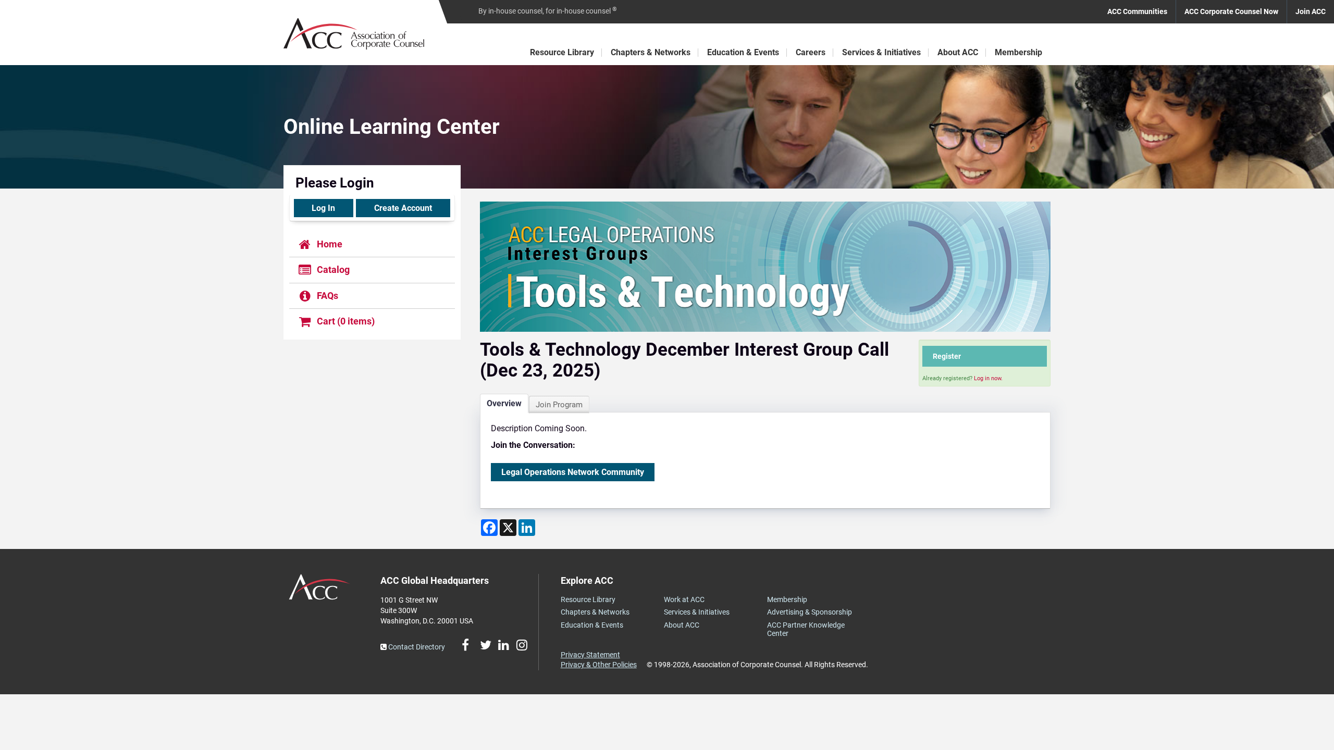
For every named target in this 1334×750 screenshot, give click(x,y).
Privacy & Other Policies (599, 664)
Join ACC (1310, 11)
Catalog (332, 270)
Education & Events (743, 52)
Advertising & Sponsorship (809, 612)
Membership (1018, 52)
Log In (323, 208)
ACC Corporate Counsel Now (1231, 11)
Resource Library (562, 52)
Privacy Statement (590, 655)
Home (328, 244)
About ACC (957, 52)
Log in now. (988, 378)
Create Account (403, 208)
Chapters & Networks (650, 52)
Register (947, 356)
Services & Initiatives (881, 52)
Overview (504, 403)
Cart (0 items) (345, 321)
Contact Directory (416, 647)
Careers (810, 52)
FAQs (326, 295)
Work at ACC (684, 599)
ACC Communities (1137, 11)
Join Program (559, 404)
